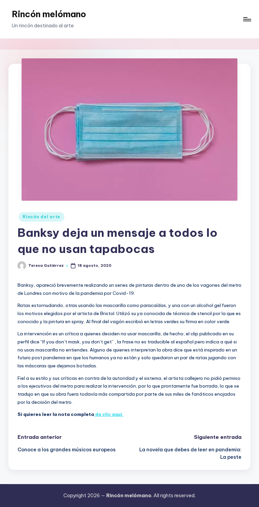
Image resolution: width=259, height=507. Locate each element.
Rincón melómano (49, 14)
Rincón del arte (41, 216)
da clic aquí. (108, 414)
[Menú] (246, 19)
